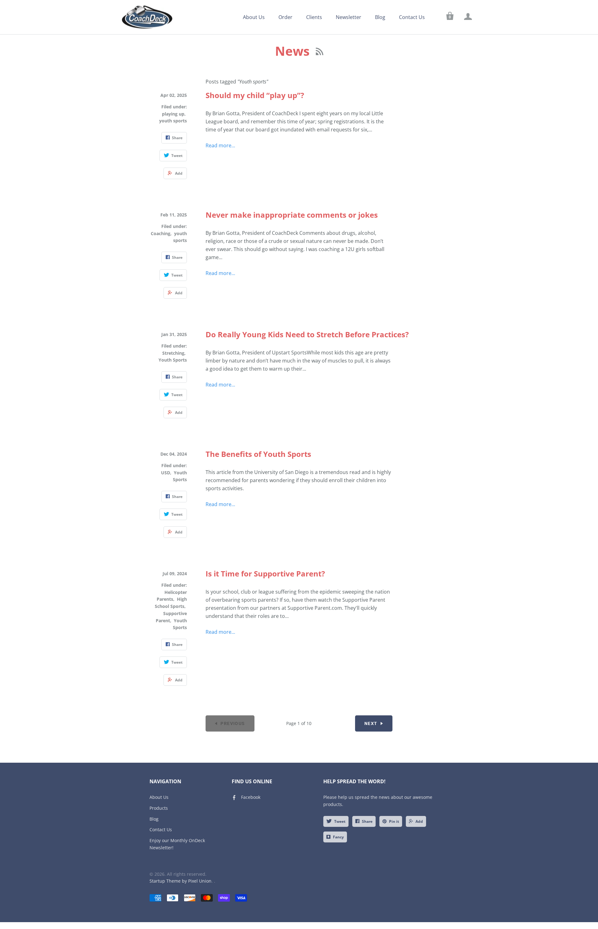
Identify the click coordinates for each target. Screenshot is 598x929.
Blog (380, 17)
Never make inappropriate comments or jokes (292, 215)
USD (165, 473)
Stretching (173, 353)
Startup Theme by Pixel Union (180, 881)
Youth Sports (173, 360)
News (294, 50)
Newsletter (348, 17)
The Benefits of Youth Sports (258, 454)
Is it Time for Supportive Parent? (265, 573)
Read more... (220, 145)
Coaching (160, 233)
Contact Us (412, 17)
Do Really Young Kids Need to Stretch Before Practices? (307, 334)
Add (419, 821)
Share (367, 821)
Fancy (338, 837)
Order (285, 17)
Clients (314, 17)
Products (159, 808)
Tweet (339, 821)
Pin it (394, 821)
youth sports (173, 121)
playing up (173, 114)
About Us (254, 17)
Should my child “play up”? (255, 95)
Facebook (250, 797)
